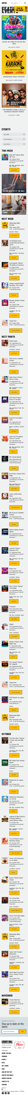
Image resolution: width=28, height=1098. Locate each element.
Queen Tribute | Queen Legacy (16, 879)
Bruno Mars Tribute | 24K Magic (17, 475)
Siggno (11, 624)
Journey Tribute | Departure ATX (14, 549)
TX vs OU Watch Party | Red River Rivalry (16, 840)
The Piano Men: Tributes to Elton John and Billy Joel (16, 740)
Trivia (21, 596)
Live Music (17, 165)
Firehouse (12, 606)
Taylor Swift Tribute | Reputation (15, 953)
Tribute (14, 166)
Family (16, 231)
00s (10, 165)
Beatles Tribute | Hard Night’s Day (16, 643)
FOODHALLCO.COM (6, 1047)
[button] (26, 3)
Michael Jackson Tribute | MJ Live (17, 301)
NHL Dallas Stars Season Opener (16, 761)
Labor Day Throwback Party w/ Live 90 (16, 437)
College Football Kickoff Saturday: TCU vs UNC (16, 284)
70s (10, 388)
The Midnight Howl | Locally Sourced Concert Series (16, 243)
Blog (3, 1062)
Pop (10, 166)
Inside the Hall (6, 1053)
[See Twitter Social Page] (8, 1093)
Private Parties (7, 1078)
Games (18, 577)
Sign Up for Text (7, 1072)
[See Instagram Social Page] (6, 1093)
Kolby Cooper (13, 341)
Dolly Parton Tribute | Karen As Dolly (15, 378)
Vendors (4, 1056)
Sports (11, 706)
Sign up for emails (7, 1075)
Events (4, 1059)
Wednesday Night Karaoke (14, 224)
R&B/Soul (12, 484)
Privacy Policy (5, 1050)
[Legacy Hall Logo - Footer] (7, 1041)
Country (18, 349)
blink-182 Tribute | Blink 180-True (16, 156)
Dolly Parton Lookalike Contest (16, 359)
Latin (10, 632)
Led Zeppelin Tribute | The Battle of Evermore (16, 264)
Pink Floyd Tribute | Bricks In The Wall (15, 398)
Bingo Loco (12, 568)
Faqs (3, 1069)
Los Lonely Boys (14, 898)
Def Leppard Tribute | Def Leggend (16, 663)
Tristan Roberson (14, 1000)
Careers (4, 1084)
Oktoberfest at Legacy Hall (16, 781)
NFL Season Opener (15, 457)
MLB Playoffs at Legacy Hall (16, 698)
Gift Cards (5, 1066)
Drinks (11, 426)
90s (13, 165)
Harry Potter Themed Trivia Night (15, 587)
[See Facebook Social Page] (3, 1093)
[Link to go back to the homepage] (4, 3)
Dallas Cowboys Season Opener (16, 531)
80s (17, 310)
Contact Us (5, 1081)
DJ (10, 427)
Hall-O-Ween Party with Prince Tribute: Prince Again (16, 974)
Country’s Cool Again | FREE (15, 419)
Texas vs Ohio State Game (15, 495)
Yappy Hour (13, 321)
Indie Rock (15, 253)
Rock (22, 165)
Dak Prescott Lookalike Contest (16, 514)
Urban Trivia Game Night (16, 916)
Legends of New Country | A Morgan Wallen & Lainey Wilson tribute (17, 818)
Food (14, 596)
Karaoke (11, 231)
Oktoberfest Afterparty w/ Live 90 (16, 798)
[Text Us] (26, 8)
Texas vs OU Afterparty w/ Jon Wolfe (16, 859)
